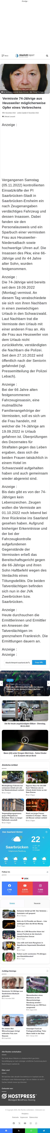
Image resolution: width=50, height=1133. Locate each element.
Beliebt (12, 903)
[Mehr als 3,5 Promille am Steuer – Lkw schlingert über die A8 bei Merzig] (8, 924)
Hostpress (25, 1114)
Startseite (15, 1117)
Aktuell (10, 681)
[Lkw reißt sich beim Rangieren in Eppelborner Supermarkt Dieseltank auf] (8, 946)
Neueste (37, 903)
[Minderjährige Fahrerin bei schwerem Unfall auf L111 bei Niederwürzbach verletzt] (13, 777)
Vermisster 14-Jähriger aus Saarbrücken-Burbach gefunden (12, 993)
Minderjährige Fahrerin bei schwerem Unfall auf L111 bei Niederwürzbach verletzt (13, 788)
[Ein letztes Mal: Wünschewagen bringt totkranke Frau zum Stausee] (13, 1020)
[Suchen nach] (47, 56)
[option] (25, 683)
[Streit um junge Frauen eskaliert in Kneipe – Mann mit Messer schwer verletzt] (37, 805)
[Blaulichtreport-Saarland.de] (25, 55)
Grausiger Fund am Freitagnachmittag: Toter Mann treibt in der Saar (36, 1031)
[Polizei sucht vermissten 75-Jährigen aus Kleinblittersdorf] (8, 957)
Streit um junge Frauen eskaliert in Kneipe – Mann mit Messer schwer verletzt (36, 815)
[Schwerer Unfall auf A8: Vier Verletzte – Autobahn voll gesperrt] (8, 914)
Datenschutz (33, 1117)
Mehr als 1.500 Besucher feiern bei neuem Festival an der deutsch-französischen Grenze (30, 934)
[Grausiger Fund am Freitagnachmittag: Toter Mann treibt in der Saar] (37, 1020)
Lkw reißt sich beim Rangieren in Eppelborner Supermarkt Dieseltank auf (23, 689)
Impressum (24, 1117)
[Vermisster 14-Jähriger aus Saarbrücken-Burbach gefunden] (13, 983)
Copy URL (39, 662)
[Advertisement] (25, 27)
